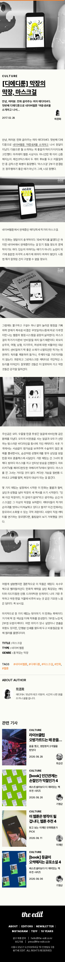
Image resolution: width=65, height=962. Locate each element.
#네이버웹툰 (20, 664)
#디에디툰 (34, 664)
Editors (27, 926)
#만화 (57, 664)
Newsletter (45, 926)
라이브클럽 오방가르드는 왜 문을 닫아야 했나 (44, 740)
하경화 (20, 689)
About (13, 926)
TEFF (34, 931)
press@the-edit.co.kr (39, 941)
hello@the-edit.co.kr (41, 938)
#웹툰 (5, 668)
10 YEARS (47, 931)
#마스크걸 (47, 664)
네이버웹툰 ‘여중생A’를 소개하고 (31, 144)
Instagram (20, 931)
